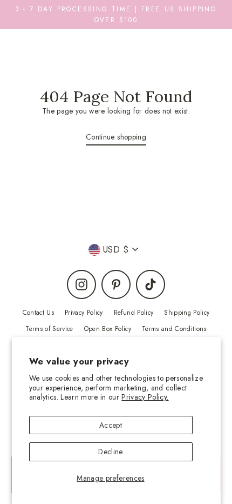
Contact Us (38, 312)
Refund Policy (133, 312)
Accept (110, 425)
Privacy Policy (84, 312)
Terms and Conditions (174, 328)
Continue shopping (116, 136)
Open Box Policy (107, 328)
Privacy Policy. (144, 397)
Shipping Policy (186, 312)
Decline (110, 451)
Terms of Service (49, 328)
